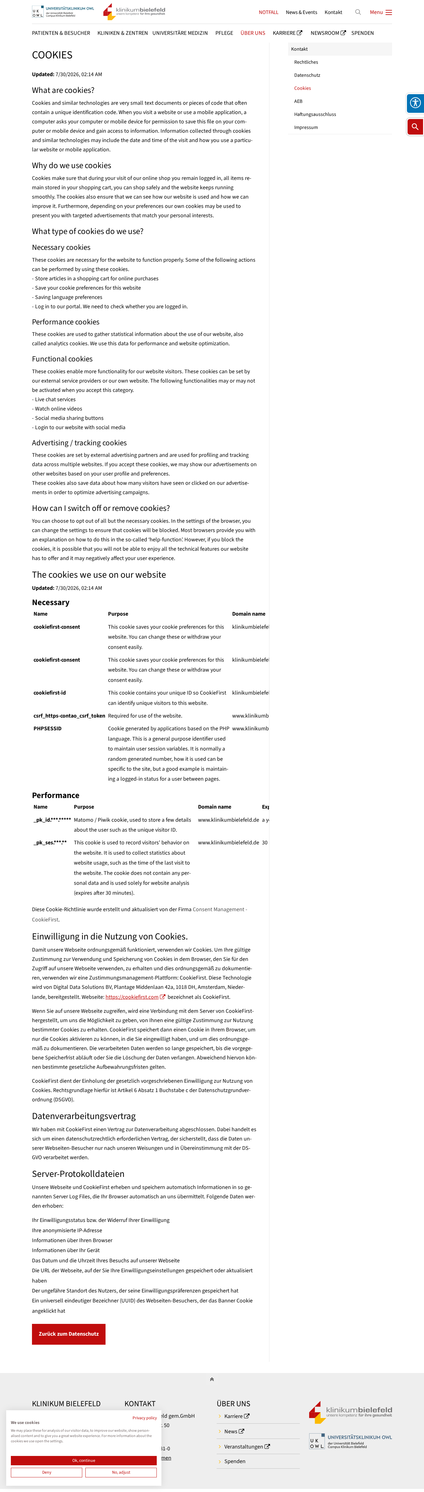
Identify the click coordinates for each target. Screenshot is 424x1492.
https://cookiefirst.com (132, 997)
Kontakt (333, 12)
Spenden (235, 1461)
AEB (298, 101)
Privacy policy (145, 1418)
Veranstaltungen (243, 1447)
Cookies (302, 88)
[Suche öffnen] (415, 126)
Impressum (306, 127)
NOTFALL (268, 12)
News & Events (301, 12)
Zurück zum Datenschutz (69, 1334)
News (230, 1431)
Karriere (233, 1416)
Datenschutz (307, 75)
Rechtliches (306, 62)
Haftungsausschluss (315, 114)
